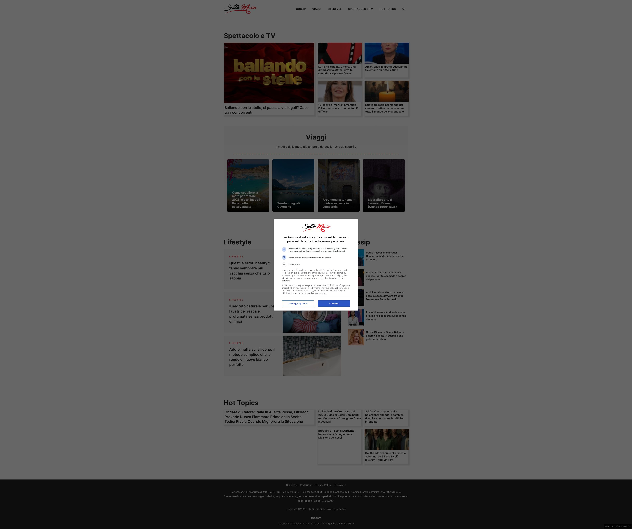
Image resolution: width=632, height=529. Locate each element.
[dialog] (316, 265)
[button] (316, 264)
